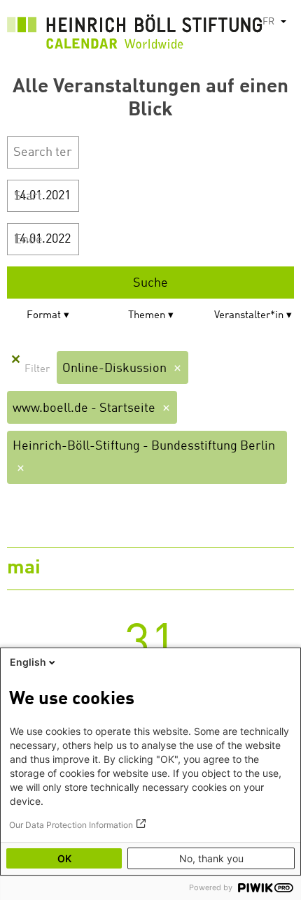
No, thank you (211, 858)
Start (28, 196)
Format (44, 315)
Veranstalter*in (249, 315)
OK (64, 858)
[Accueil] (134, 35)
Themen (146, 315)
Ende (28, 240)
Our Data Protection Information (71, 825)
